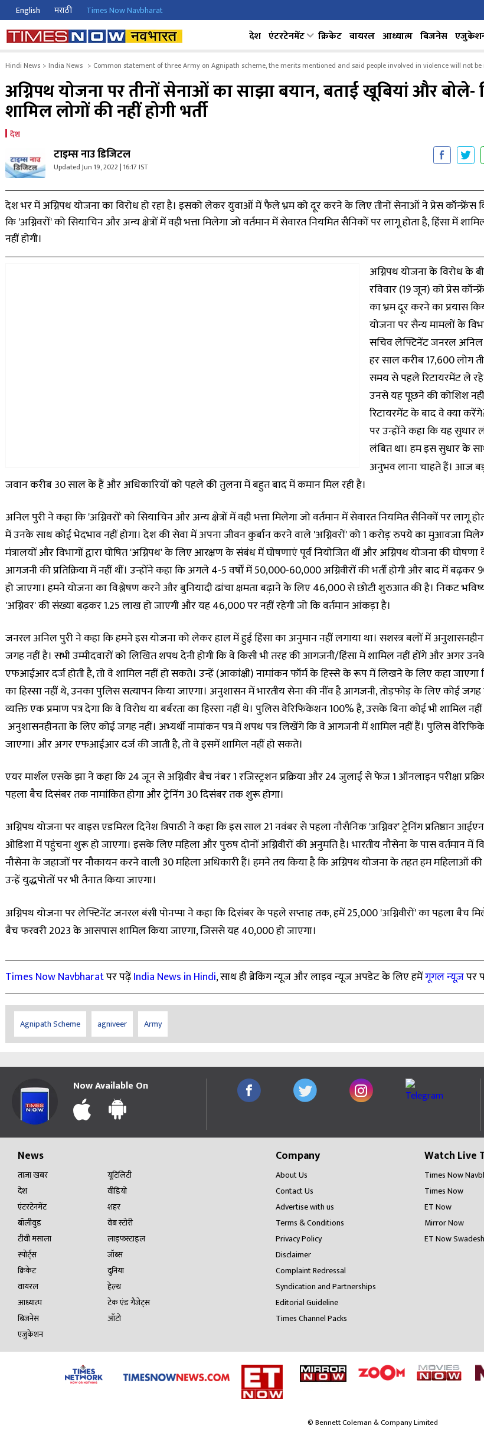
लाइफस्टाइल (126, 1239)
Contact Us (294, 1191)
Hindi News (22, 65)
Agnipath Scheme (50, 1024)
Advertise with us (305, 1207)
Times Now (443, 1191)
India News (65, 65)
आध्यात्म (397, 36)
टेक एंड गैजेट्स (128, 1302)
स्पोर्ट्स (27, 1254)
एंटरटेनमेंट (287, 36)
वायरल (362, 36)
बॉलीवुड (29, 1223)
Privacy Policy (299, 1239)
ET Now (438, 1207)
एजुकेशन (30, 1334)
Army (153, 1024)
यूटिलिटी (119, 1175)
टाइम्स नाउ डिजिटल (92, 155)
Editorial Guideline (307, 1302)
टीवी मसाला (34, 1239)
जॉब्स (115, 1254)
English (28, 10)
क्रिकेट (330, 36)
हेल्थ (114, 1286)
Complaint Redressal (311, 1270)
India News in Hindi (174, 977)
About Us (292, 1175)
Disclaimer (293, 1254)
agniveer (112, 1024)
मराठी (63, 10)
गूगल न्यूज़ (444, 977)
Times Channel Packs (311, 1318)
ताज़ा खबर (33, 1175)
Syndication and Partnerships (326, 1286)
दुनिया (115, 1270)
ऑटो (114, 1318)
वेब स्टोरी (120, 1223)
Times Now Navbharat (124, 10)
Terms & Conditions (310, 1223)
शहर (113, 1207)
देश (255, 36)
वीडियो (117, 1191)
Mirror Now (444, 1223)
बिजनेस (433, 36)
